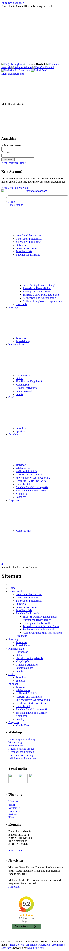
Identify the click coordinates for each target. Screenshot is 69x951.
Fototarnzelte (15, 204)
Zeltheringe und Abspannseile (39, 297)
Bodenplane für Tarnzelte (37, 291)
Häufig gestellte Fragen (21, 748)
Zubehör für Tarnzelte (28, 254)
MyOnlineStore (36, 947)
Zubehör (13, 434)
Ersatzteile (21, 304)
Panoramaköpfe (24, 391)
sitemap (14, 944)
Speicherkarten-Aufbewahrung (33, 477)
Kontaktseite (15, 850)
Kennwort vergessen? (13, 162)
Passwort (6, 152)
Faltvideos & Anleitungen (22, 758)
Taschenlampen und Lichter (31, 490)
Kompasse (21, 493)
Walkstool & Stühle (26, 471)
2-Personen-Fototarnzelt (29, 241)
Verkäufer (13, 807)
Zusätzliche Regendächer (37, 288)
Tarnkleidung (23, 341)
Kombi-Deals (23, 530)
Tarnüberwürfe (24, 251)
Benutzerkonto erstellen (14, 187)
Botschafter (14, 811)
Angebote (13, 500)
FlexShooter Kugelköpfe (29, 381)
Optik (11, 397)
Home (11, 201)
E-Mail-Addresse (11, 145)
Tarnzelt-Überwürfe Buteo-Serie (41, 294)
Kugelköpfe (22, 384)
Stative (19, 378)
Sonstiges (21, 496)
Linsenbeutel (23, 484)
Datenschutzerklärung (20, 755)
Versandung (15, 742)
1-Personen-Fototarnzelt (29, 238)
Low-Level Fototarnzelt (29, 235)
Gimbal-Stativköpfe (27, 387)
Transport (21, 464)
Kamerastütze (16, 344)
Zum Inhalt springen (12, 2)
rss (22, 944)
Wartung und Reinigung (29, 474)
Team (11, 804)
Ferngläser (21, 427)
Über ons (13, 801)
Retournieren (15, 745)
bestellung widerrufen (38, 944)
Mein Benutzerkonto (12, 73)
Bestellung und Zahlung (21, 739)
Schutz (19, 394)
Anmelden (8, 159)
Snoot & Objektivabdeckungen (40, 285)
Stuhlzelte (21, 244)
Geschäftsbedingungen (21, 751)
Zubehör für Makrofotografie (32, 487)
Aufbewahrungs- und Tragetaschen (42, 301)
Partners (13, 814)
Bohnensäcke (23, 375)
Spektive (20, 431)
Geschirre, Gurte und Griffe (31, 480)
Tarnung (13, 307)
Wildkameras (23, 468)
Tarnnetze (21, 338)
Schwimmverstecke (26, 248)
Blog (11, 817)
